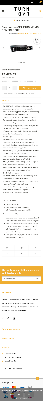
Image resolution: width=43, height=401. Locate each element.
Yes (18, 394)
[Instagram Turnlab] (8, 318)
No (29, 394)
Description (6, 100)
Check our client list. (23, 20)
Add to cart (32, 88)
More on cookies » (22, 398)
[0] (39, 3)
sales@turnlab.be (11, 361)
